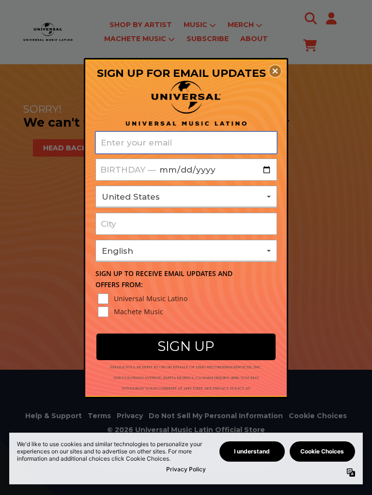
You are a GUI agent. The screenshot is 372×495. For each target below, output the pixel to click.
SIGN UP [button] (186, 346)
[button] (275, 71)
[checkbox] (187, 298)
